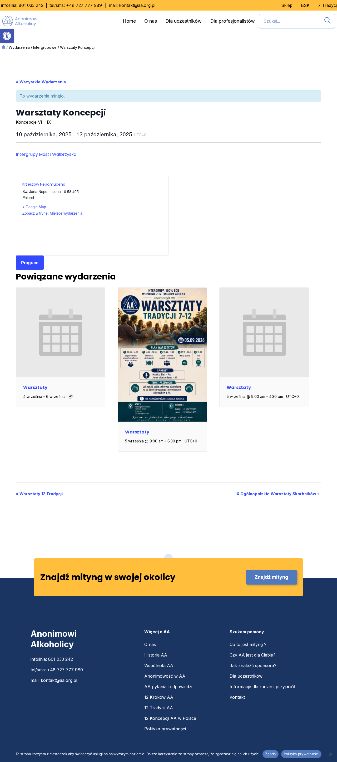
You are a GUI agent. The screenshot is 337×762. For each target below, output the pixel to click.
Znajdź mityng (271, 577)
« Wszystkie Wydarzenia (41, 81)
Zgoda (270, 754)
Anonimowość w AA (164, 676)
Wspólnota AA (158, 665)
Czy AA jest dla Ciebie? (252, 655)
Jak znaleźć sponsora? (253, 665)
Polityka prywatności (165, 728)
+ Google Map (34, 206)
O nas (150, 21)
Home (129, 21)
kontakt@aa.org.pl (137, 5)
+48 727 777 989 (84, 5)
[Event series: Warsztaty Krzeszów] (70, 396)
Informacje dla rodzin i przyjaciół (262, 686)
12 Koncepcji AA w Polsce (170, 718)
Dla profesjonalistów (232, 21)
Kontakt (237, 697)
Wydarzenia (19, 47)
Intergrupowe (45, 47)
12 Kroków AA (158, 697)
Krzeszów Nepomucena (43, 184)
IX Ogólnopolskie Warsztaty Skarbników (277, 493)
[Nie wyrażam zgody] (330, 754)
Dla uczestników (183, 21)
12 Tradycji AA (158, 707)
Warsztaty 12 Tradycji (39, 493)
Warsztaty (35, 387)
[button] (7, 36)
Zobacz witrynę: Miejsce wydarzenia (52, 213)
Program (29, 262)
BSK (305, 5)
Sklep (287, 5)
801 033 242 (31, 5)
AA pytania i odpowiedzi (168, 686)
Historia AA (155, 655)
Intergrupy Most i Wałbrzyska (46, 154)
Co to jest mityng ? (248, 644)
